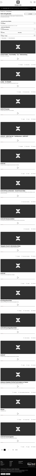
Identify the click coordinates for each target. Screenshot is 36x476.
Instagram (11, 462)
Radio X (5, 11)
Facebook (11, 463)
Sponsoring (20, 462)
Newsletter (2, 462)
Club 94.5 (2, 463)
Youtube (11, 464)
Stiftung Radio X (3, 464)
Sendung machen (21, 463)
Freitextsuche (2, 22)
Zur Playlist (34, 8)
